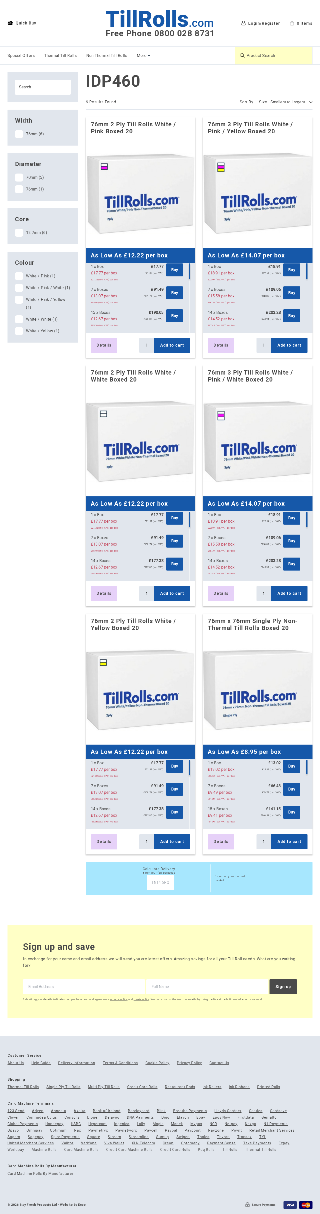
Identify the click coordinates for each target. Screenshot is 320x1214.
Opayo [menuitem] (13, 1130)
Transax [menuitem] (244, 1137)
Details (104, 345)
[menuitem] (301, 22)
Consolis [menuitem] (72, 1117)
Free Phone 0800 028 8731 (160, 33)
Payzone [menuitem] (216, 1130)
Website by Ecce (73, 1205)
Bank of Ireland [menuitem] (106, 1111)
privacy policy (119, 999)
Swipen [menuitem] (183, 1137)
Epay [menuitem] (200, 1117)
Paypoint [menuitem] (193, 1130)
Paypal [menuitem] (171, 1130)
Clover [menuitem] (13, 1117)
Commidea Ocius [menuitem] (41, 1117)
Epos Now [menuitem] (221, 1117)
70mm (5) (35, 177)
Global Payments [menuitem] (23, 1124)
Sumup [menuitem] (162, 1137)
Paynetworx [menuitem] (126, 1130)
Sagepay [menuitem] (36, 1137)
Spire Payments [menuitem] (65, 1137)
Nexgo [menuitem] (250, 1124)
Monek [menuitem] (177, 1124)
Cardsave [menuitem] (278, 1111)
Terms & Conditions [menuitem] (120, 1063)
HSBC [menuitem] (76, 1124)
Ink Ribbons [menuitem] (239, 1087)
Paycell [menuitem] (151, 1130)
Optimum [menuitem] (58, 1130)
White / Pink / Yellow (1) (46, 303)
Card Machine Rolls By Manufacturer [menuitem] (41, 1174)
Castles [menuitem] (255, 1111)
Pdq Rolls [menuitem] (206, 1150)
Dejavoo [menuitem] (112, 1117)
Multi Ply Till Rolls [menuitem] (104, 1087)
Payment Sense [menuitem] (221, 1143)
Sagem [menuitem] (14, 1137)
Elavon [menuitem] (183, 1117)
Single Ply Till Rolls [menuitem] (63, 1087)
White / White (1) (42, 319)
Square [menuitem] (93, 1137)
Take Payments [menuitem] (257, 1143)
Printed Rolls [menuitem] (268, 1087)
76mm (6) (35, 134)
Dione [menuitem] (92, 1117)
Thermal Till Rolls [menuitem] (60, 55)
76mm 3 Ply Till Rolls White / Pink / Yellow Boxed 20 (250, 128)
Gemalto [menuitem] (269, 1117)
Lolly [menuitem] (141, 1124)
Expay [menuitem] (284, 1143)
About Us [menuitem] (16, 1063)
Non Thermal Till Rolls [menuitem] (106, 55)
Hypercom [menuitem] (97, 1124)
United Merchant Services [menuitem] (31, 1143)
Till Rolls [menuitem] (230, 1150)
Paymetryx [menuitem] (98, 1130)
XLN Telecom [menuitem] (143, 1143)
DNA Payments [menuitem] (140, 1117)
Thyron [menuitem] (223, 1137)
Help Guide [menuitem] (41, 1063)
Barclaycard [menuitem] (139, 1111)
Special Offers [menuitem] (21, 55)
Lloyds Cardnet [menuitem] (228, 1111)
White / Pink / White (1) (48, 287)
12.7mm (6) (36, 232)
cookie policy (142, 999)
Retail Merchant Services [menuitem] (272, 1130)
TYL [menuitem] (262, 1137)
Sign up (283, 986)
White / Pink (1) (40, 276)
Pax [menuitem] (77, 1130)
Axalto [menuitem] (80, 1111)
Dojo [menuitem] (166, 1117)
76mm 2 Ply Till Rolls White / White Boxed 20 (133, 376)
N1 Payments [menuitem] (276, 1124)
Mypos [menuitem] (196, 1124)
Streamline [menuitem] (139, 1137)
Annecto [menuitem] (58, 1111)
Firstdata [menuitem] (246, 1117)
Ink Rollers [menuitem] (212, 1087)
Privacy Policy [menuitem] (189, 1063)
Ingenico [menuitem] (122, 1124)
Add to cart (172, 345)
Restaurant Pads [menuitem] (180, 1087)
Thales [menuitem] (203, 1137)
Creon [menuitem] (168, 1143)
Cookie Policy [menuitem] (158, 1063)
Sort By (247, 102)
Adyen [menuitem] (38, 1111)
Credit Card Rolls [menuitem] (142, 1087)
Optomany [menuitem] (190, 1143)
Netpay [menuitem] (231, 1124)
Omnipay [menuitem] (34, 1130)
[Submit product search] (242, 55)
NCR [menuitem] (213, 1124)
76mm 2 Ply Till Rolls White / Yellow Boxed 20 (133, 624)
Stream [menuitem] (114, 1137)
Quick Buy (25, 23)
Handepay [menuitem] (55, 1124)
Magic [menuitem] (158, 1124)
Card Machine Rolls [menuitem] (81, 1150)
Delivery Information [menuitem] (76, 1063)
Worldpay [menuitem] (16, 1150)
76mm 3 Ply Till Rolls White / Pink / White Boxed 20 (250, 376)
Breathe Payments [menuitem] (190, 1111)
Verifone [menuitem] (89, 1143)
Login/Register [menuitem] (263, 23)
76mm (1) (35, 189)
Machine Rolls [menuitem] (44, 1150)
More (141, 55)
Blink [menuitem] (161, 1111)
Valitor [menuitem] (68, 1143)
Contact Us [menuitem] (219, 1063)
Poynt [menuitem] (237, 1130)
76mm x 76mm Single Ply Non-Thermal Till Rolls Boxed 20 (253, 624)
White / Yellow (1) (42, 331)
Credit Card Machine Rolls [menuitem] (129, 1150)
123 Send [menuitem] (16, 1111)
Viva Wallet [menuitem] (114, 1143)
